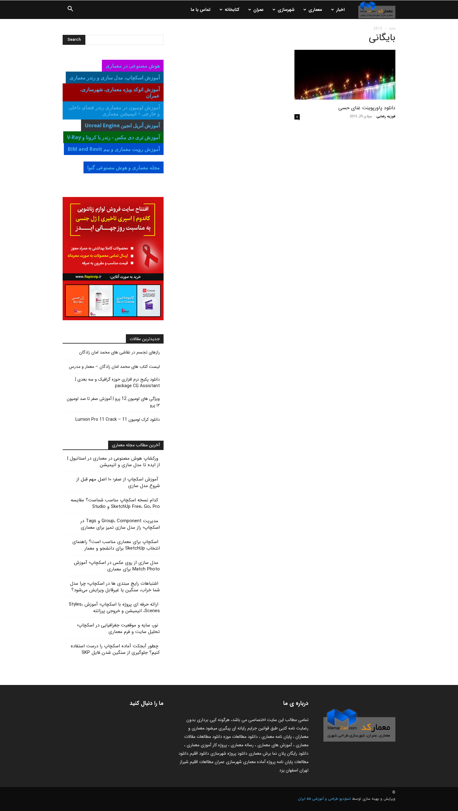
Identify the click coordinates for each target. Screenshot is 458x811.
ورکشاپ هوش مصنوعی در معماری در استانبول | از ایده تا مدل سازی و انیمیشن (113, 462)
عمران (258, 9)
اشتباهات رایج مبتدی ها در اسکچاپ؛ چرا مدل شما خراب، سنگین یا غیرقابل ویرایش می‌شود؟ (115, 587)
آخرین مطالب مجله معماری (136, 445)
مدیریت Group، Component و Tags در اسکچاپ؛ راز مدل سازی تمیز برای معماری (120, 524)
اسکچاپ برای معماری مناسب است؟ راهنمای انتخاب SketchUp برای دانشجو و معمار (116, 545)
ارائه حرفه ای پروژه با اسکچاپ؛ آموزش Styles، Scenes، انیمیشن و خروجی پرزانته (114, 608)
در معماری (114, 77)
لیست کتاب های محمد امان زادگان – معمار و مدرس (114, 366)
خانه (392, 28)
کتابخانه (232, 9)
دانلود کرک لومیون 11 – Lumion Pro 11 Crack (117, 419)
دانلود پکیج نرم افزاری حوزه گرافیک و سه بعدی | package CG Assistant (117, 382)
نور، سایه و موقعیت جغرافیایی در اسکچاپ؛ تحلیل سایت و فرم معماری (118, 628)
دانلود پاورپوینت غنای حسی (366, 108)
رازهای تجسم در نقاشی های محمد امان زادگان (119, 352)
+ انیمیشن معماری (114, 110)
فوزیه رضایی (385, 116)
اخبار (340, 9)
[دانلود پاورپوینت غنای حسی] (344, 75)
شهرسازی (286, 9)
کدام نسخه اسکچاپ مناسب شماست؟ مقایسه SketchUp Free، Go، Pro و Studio (115, 503)
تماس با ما (201, 9)
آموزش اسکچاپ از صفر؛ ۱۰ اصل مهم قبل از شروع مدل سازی (118, 483)
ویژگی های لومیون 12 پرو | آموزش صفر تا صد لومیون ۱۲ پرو (113, 402)
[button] (70, 10)
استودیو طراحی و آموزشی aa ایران (324, 799)
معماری (315, 9)
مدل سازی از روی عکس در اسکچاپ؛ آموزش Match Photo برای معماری (117, 566)
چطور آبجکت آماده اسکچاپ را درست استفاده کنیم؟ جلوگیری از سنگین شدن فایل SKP (115, 649)
